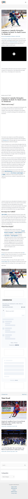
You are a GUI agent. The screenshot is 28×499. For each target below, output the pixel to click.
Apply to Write (14, 486)
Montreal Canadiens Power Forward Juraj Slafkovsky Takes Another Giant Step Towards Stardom (13, 422)
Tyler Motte (7, 235)
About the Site (14, 488)
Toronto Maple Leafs (5, 261)
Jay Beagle (10, 232)
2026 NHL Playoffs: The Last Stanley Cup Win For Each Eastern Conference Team (12, 448)
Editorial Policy (14, 491)
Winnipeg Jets (5, 140)
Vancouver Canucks (7, 38)
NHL (19, 36)
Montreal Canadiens (14, 41)
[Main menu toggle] (25, 2)
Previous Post (4, 394)
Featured (2, 426)
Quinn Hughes (20, 173)
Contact (14, 490)
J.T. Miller (3, 174)
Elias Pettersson (8, 171)
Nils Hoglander (14, 235)
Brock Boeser (14, 173)
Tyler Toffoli (4, 214)
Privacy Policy (14, 493)
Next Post (24, 394)
